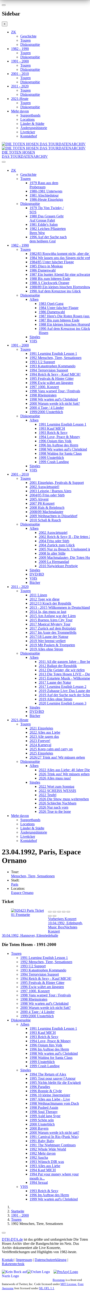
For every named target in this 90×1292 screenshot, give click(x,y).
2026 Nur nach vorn (53, 807)
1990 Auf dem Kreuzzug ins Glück (55, 291)
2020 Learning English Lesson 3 (62, 703)
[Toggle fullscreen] (64, 911)
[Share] (54, 911)
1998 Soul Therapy (44, 1112)
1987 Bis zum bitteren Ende (59, 320)
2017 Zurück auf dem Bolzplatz (53, 628)
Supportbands (30, 115)
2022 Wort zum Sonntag (56, 786)
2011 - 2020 (20, 86)
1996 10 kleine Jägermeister (50, 1095)
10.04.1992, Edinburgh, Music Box (65, 923)
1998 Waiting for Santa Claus (60, 453)
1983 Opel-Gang (51, 304)
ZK (13, 32)
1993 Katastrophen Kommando (52, 366)
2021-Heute (19, 99)
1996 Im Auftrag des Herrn (58, 445)
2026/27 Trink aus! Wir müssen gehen (57, 757)
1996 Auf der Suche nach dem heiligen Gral (48, 239)
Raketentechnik (13, 1264)
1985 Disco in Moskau (46, 266)
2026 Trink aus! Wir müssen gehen (64, 774)
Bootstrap (59, 1280)
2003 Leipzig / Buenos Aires (50, 491)
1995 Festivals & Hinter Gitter (52, 378)
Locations (27, 119)
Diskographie (30, 44)
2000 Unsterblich (42, 1124)
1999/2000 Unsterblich (46, 412)
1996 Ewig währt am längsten (51, 383)
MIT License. (68, 1284)
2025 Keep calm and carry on (51, 749)
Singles (35, 337)
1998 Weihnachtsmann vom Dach (54, 1103)
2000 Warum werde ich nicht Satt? (55, 403)
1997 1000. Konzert (44, 387)
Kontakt (8, 1260)
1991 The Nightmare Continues (53, 1145)
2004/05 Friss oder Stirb (47, 495)
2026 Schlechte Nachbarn (57, 803)
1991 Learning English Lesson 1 (53, 353)
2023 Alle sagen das (44, 737)
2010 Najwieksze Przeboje (58, 566)
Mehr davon (20, 111)
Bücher (35, 582)
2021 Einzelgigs (41, 728)
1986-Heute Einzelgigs (46, 199)
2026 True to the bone (55, 811)
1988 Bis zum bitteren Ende (50, 279)
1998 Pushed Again (44, 1108)
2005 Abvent (39, 499)
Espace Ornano (22, 893)
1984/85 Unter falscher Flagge (52, 262)
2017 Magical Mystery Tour (50, 624)
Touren (25, 40)
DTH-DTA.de (12, 1239)
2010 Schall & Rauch (45, 520)
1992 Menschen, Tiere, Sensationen (55, 358)
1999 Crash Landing (54, 462)
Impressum (24, 1260)
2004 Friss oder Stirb (54, 541)
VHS (33, 341)
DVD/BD (37, 574)
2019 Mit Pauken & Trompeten (52, 645)
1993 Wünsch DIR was (47, 1162)
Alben (34, 299)
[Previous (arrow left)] (50, 916)
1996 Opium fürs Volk (55, 441)
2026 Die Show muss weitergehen (64, 799)
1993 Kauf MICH (52, 428)
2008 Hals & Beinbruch (47, 508)
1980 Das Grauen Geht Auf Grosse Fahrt (46, 218)
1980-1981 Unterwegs (46, 191)
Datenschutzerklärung (50, 1260)
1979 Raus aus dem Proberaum (44, 185)
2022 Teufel (47, 795)
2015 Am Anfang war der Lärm (53, 616)
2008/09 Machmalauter (46, 512)
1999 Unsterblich (51, 458)
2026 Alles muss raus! (55, 778)
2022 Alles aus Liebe (45, 732)
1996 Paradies (40, 1087)
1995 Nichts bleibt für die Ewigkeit (55, 1083)
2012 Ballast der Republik (58, 666)
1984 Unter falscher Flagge (58, 308)
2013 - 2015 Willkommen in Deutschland (60, 607)
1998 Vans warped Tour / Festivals (55, 391)
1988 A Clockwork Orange (49, 283)
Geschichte (28, 36)
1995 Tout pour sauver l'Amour (52, 1078)
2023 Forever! (40, 741)
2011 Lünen (38, 595)
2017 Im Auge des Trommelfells (53, 632)
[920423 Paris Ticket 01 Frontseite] (29, 915)
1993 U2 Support (42, 362)
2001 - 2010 (20, 74)
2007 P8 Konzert (42, 503)
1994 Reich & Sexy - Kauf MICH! (55, 374)
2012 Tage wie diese (45, 599)
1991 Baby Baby (42, 1141)
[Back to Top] (4, 1232)
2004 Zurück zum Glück (57, 545)
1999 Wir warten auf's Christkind (54, 1199)
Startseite (17, 1211)
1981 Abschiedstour (44, 195)
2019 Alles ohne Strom (46, 649)
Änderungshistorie (33, 128)
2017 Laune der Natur (55, 682)
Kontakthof (28, 136)
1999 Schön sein (42, 1120)
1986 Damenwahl (43, 270)
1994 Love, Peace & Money (59, 437)
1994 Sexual (39, 1182)
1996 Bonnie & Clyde (46, 1091)
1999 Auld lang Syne (45, 1116)
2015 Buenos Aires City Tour (51, 620)
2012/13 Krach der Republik (50, 603)
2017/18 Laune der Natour (49, 637)
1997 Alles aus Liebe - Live (50, 1099)
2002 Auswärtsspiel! (44, 487)
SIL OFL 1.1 (46, 1288)
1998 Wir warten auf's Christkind (54, 399)
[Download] (59, 911)
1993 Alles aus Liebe (45, 1166)
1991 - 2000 (20, 61)
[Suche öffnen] (45, 164)
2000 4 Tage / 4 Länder (47, 408)
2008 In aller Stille (52, 553)
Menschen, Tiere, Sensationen (33, 876)
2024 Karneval (40, 745)
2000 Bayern (39, 1128)
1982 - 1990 (20, 49)
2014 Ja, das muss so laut (48, 612)
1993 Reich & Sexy (53, 433)
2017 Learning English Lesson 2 (62, 687)
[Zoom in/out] (68, 911)
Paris (14, 884)
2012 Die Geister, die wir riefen (62, 670)
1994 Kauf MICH (43, 1170)
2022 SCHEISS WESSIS (57, 791)
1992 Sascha (39, 1157)
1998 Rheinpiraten (43, 395)
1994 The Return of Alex (48, 1074)
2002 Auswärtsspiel (53, 533)
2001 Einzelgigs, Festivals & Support (57, 483)
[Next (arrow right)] (54, 916)
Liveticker (27, 132)
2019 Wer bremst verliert (48, 641)
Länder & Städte (32, 124)
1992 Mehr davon (43, 1153)
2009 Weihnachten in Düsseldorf (53, 516)
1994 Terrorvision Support (49, 370)
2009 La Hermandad (54, 562)
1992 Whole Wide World (48, 1149)
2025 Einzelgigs (41, 753)
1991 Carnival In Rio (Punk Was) (54, 1137)
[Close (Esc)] (50, 911)
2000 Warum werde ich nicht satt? (54, 1132)
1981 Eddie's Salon (44, 224)
